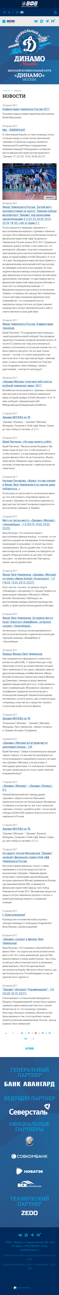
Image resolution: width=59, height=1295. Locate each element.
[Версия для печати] (17, 12)
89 (43, 1033)
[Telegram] (47, 21)
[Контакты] (4, 12)
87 (29, 1033)
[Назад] (6, 1033)
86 (22, 1033)
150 (25, 1039)
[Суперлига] (29, 4)
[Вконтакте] (36, 21)
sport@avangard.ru (29, 1249)
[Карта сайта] (9, 12)
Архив (29, 1048)
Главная (6, 90)
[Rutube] (53, 21)
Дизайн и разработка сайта (19, 1264)
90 (49, 1033)
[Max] (42, 21)
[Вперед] (32, 1039)
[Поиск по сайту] (13, 12)
